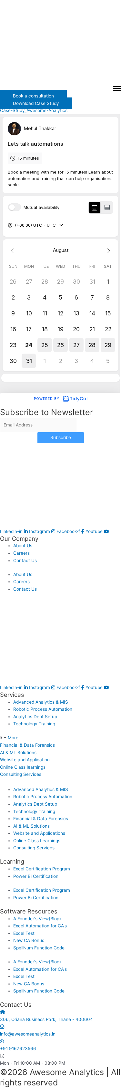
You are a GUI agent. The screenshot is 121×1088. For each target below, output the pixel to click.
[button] (60, 738)
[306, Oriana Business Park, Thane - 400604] (2, 1011)
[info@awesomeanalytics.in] (2, 1026)
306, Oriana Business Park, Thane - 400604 (46, 1019)
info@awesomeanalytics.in (27, 1034)
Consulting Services (20, 774)
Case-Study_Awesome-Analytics (33, 110)
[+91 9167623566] (2, 1041)
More (13, 737)
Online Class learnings (22, 767)
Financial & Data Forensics (27, 745)
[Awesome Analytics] (60, 42)
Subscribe (60, 437)
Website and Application (25, 759)
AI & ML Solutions (18, 752)
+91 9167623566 (18, 1048)
